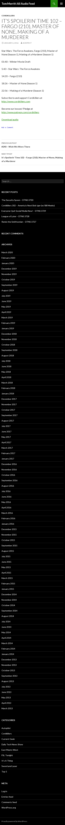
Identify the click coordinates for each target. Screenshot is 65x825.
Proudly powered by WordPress (14, 821)
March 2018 (7, 382)
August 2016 (8, 486)
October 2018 (8, 344)
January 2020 (8, 263)
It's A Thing (7, 760)
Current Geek (8, 739)
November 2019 (9, 274)
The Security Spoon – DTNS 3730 (17, 200)
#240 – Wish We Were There (16, 145)
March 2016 (7, 513)
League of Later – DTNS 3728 (15, 216)
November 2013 (9, 665)
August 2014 (8, 616)
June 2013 (6, 692)
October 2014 (8, 605)
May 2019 (6, 306)
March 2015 (7, 578)
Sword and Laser (9, 766)
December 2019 (9, 268)
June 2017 (6, 431)
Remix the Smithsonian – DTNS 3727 (19, 221)
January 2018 (8, 393)
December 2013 (9, 659)
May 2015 (6, 567)
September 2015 (9, 545)
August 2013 (8, 681)
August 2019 (8, 290)
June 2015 (6, 562)
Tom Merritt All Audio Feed (18, 3)
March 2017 (7, 448)
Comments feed (9, 802)
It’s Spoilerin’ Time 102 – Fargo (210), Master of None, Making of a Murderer (32, 157)
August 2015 (8, 551)
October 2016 (8, 475)
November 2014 (9, 600)
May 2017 (6, 437)
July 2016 (6, 491)
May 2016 (6, 502)
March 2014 (7, 643)
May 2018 (6, 372)
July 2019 (6, 296)
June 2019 (6, 301)
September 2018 (9, 350)
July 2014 (6, 621)
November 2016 (9, 469)
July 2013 (6, 686)
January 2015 (8, 589)
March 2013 (7, 708)
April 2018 (6, 377)
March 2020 (7, 252)
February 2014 (8, 648)
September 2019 (9, 285)
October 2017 (8, 410)
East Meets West (10, 750)
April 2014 (6, 638)
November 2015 (9, 534)
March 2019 (7, 317)
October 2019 (8, 279)
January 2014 (8, 654)
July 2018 (6, 361)
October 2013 (8, 670)
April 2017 (6, 442)
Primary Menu (61, 3)
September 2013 (9, 676)
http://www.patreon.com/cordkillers (20, 112)
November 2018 (9, 339)
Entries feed (7, 796)
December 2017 (9, 399)
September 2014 (9, 610)
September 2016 (9, 480)
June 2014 (6, 627)
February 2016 (8, 518)
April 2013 (6, 703)
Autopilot (6, 728)
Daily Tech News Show (12, 744)
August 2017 (8, 420)
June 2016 (6, 496)
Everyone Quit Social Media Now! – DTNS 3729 (24, 211)
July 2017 (6, 426)
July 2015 (6, 556)
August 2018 (8, 355)
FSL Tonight (7, 755)
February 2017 (8, 453)
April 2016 (6, 507)
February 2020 (8, 258)
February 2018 (8, 388)
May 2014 (6, 632)
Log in (4, 791)
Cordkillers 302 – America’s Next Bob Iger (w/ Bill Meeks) (28, 205)
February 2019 (8, 323)
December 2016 (9, 464)
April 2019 (6, 312)
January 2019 (8, 328)
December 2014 (9, 594)
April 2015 (6, 572)
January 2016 (8, 524)
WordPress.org (9, 807)
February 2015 (8, 583)
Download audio (10, 119)
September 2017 (9, 415)
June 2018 (6, 366)
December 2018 (9, 334)
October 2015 (8, 540)
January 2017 (8, 458)
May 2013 (6, 697)
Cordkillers (8, 15)
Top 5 (4, 771)
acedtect (27, 43)
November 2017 (9, 404)
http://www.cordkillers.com (16, 101)
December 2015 (9, 529)
